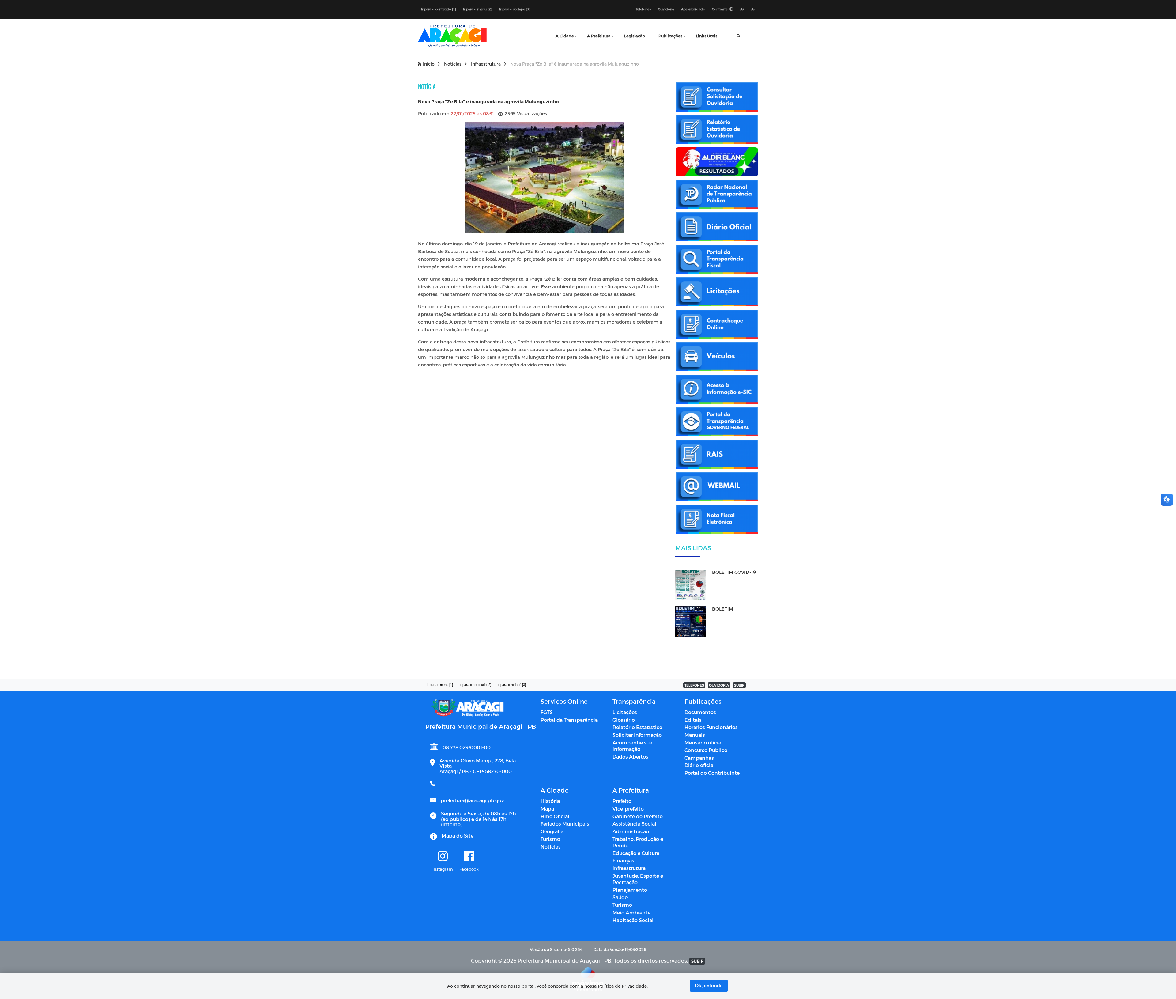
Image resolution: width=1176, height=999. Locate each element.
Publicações (670, 35)
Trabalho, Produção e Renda (637, 842)
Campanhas (699, 758)
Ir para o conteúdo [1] (438, 9)
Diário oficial (699, 765)
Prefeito (621, 801)
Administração (630, 831)
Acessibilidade (693, 9)
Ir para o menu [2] (477, 9)
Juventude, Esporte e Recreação (637, 879)
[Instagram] (442, 857)
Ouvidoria (666, 9)
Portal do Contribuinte (712, 773)
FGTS (547, 712)
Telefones (643, 9)
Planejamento (629, 890)
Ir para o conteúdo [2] (475, 685)
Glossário (623, 720)
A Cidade (565, 35)
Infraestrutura (486, 63)
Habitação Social (633, 920)
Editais (693, 720)
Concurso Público (705, 750)
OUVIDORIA (719, 685)
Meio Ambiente (631, 912)
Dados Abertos (630, 756)
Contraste (720, 9)
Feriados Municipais (565, 824)
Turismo (550, 839)
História (550, 801)
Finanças (623, 860)
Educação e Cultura (635, 853)
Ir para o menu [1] (440, 685)
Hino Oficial (555, 816)
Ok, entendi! (709, 985)
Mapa (547, 809)
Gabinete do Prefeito (637, 816)
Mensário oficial (703, 742)
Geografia (552, 831)
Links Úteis (706, 35)
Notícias (453, 63)
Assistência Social (634, 824)
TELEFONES (694, 685)
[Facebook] (469, 857)
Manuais (694, 735)
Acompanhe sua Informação (632, 746)
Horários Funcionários (711, 727)
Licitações (624, 712)
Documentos (700, 712)
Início (429, 63)
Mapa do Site (457, 835)
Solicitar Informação (637, 735)
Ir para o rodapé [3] (514, 9)
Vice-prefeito (628, 809)
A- (753, 9)
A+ (742, 9)
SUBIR (739, 685)
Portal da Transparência (569, 720)
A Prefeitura (599, 35)
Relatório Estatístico (637, 727)
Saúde (620, 897)
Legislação (634, 35)
